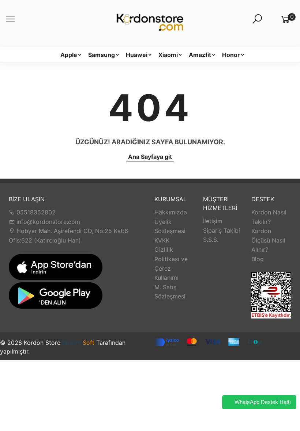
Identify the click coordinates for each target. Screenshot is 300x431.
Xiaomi (168, 54)
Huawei (136, 54)
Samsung (101, 54)
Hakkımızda (170, 212)
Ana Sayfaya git (150, 156)
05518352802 (35, 212)
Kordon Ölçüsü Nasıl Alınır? (268, 240)
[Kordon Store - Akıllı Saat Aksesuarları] (150, 23)
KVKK (161, 240)
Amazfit (200, 54)
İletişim (212, 221)
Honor (231, 54)
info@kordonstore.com (47, 221)
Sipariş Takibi (221, 230)
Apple (68, 54)
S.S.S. (210, 239)
